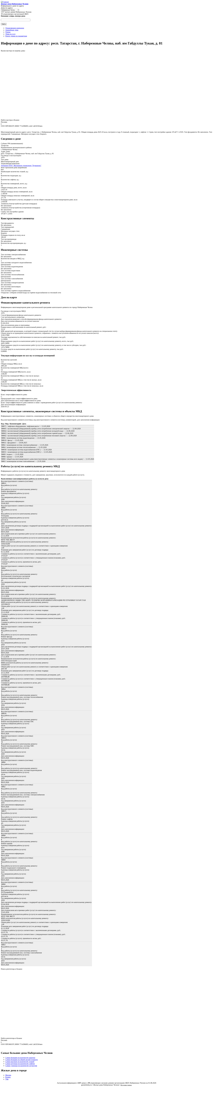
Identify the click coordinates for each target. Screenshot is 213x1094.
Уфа (6, 1079)
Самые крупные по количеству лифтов (20, 1064)
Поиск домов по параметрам (16, 36)
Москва (8, 1075)
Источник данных (126, 1085)
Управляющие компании (14, 28)
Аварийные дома (11, 30)
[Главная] (5, 2)
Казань (8, 1077)
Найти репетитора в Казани (11, 1038)
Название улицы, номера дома (13, 16)
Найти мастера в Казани (10, 120)
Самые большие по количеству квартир (20, 1058)
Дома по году (10, 34)
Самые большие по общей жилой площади (21, 1060)
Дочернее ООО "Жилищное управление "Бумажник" (21, 166)
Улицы (7, 32)
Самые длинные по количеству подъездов (21, 1066)
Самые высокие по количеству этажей (19, 1062)
